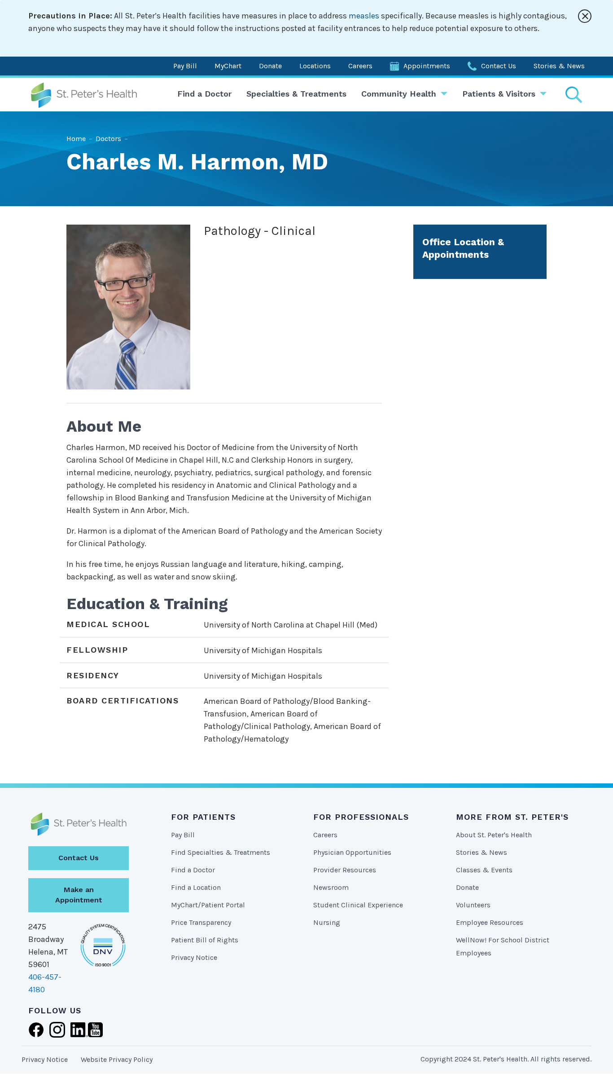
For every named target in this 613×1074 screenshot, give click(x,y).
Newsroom (331, 887)
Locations (315, 66)
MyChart (228, 66)
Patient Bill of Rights (204, 940)
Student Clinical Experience (358, 905)
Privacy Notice (194, 957)
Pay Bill (185, 66)
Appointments (426, 66)
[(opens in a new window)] (36, 1028)
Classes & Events (484, 870)
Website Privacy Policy (117, 1059)
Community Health (398, 93)
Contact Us (498, 66)
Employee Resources (489, 922)
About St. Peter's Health (494, 835)
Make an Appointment (78, 894)
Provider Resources (344, 870)
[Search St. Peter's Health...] (573, 94)
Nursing (326, 922)
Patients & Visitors (498, 93)
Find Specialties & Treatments (220, 852)
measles (364, 16)
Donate (270, 66)
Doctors (108, 138)
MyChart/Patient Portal (208, 905)
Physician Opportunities (352, 852)
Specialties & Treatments (296, 93)
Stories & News (559, 66)
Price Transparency (201, 922)
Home (76, 138)
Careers (360, 66)
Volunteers (473, 905)
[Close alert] (584, 16)
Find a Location (196, 887)
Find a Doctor (204, 93)
